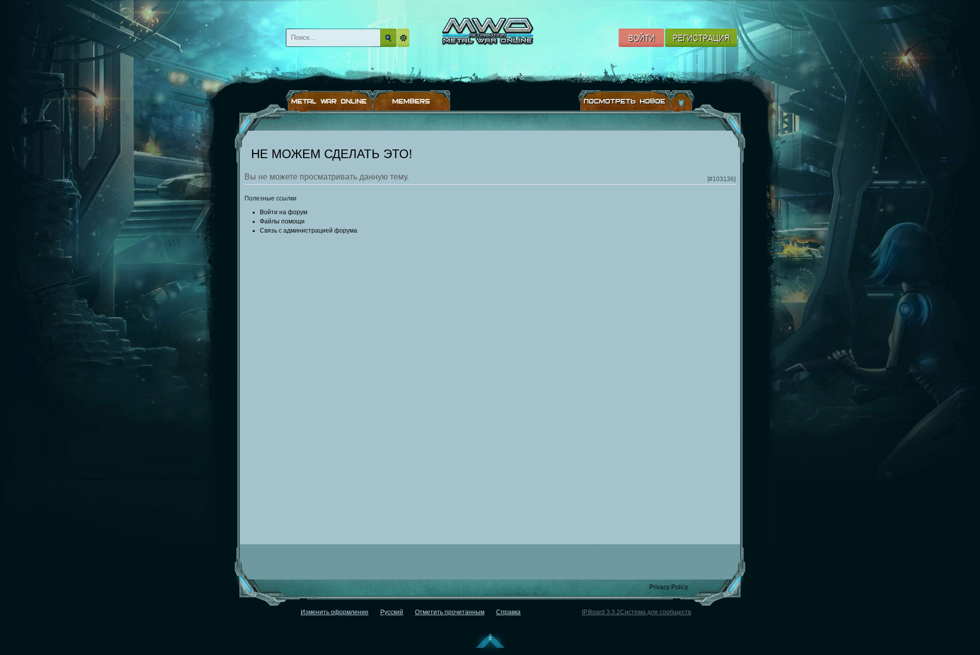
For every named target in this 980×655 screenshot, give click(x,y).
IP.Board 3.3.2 (601, 612)
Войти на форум (283, 212)
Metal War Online (498, 44)
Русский (391, 612)
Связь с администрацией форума (308, 230)
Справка (508, 612)
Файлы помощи (282, 221)
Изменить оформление (335, 612)
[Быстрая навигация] (682, 101)
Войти (641, 37)
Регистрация (701, 37)
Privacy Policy (668, 587)
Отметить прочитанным (449, 612)
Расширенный (405, 38)
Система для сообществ (655, 612)
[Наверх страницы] (490, 643)
